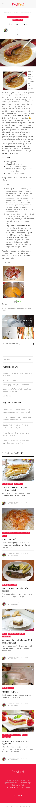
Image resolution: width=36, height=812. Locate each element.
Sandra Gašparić (9, 409)
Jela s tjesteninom (8, 533)
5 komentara (13, 705)
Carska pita (7, 396)
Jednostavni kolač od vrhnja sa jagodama (15, 742)
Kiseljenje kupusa (10, 691)
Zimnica (11, 688)
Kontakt (20, 787)
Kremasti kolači (13, 634)
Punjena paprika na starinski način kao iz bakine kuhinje (16, 442)
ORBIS (29, 806)
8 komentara (13, 658)
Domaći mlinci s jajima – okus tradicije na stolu (16, 426)
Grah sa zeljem (26, 13)
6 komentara (13, 504)
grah (4, 308)
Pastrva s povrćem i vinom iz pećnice (15, 589)
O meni (27, 787)
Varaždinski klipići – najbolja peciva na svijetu (15, 488)
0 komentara (13, 555)
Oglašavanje (10, 787)
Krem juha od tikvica (10, 380)
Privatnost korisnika (18, 785)
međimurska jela (24, 308)
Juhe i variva (14, 13)
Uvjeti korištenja (25, 783)
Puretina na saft (9, 539)
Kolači (4, 634)
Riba (9, 584)
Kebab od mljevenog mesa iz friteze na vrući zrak (17, 374)
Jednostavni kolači (8, 734)
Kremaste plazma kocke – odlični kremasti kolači (17, 641)
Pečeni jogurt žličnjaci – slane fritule (16, 385)
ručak (5, 311)
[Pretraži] (30, 359)
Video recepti (18, 484)
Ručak (26, 17)
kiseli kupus (11, 308)
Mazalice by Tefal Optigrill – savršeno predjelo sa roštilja (17, 390)
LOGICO (15, 806)
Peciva (4, 484)
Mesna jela (19, 533)
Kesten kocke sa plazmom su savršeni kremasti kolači (16, 410)
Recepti (7, 13)
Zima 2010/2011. (17, 19)
